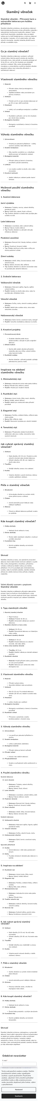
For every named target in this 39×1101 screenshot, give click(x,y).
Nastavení (18, 1090)
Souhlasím (19, 1096)
